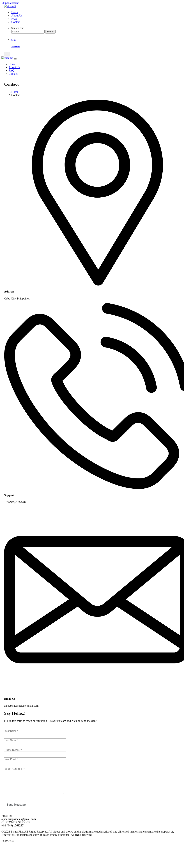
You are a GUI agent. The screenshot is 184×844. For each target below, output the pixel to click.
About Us (16, 15)
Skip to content (10, 2)
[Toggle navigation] (7, 54)
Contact (15, 21)
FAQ (14, 18)
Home (14, 12)
